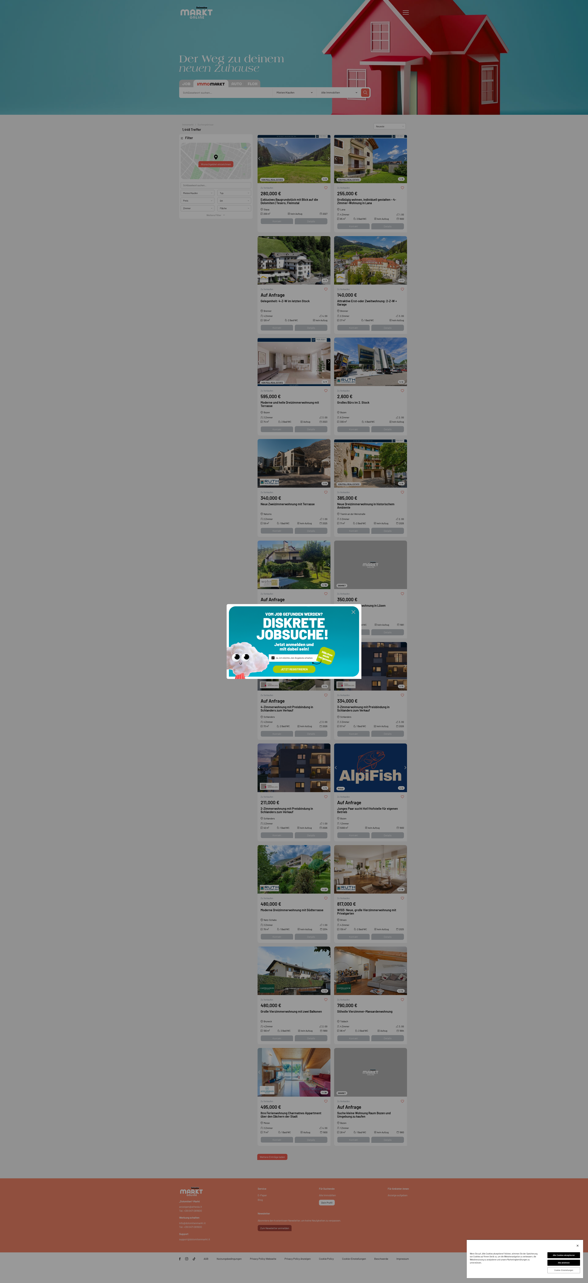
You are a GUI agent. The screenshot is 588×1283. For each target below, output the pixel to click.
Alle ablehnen (564, 1262)
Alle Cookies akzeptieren (564, 1255)
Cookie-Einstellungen (563, 1270)
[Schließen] (577, 1245)
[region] (525, 1259)
